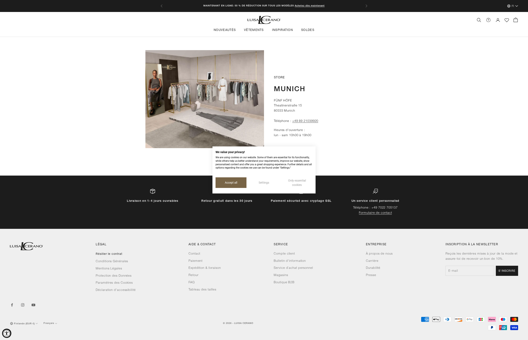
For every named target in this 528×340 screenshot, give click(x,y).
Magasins (281, 275)
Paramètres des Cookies (114, 283)
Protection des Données (114, 275)
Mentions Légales (109, 268)
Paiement (196, 261)
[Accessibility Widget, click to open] (6, 333)
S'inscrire (507, 271)
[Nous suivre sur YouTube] (33, 305)
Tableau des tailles (202, 289)
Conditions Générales (112, 261)
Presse (371, 275)
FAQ (192, 282)
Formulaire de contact (375, 213)
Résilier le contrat (109, 254)
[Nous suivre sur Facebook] (12, 305)
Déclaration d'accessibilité (116, 290)
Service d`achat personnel (293, 268)
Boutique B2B (284, 282)
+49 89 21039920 (305, 121)
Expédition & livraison (205, 268)
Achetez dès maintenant (310, 6)
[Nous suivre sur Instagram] (23, 305)
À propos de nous (379, 253)
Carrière (372, 261)
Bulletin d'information (290, 261)
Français (49, 323)
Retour (193, 275)
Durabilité (373, 268)
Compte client (284, 253)
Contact (194, 253)
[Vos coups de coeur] (506, 20)
